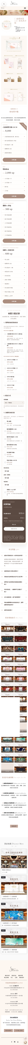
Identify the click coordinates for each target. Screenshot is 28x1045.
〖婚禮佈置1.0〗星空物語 (9, 923)
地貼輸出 (6, 481)
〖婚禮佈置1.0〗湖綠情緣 (9, 949)
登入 (12, 977)
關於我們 (7, 975)
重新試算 (14, 524)
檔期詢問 (14, 826)
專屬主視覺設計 (6, 870)
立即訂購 (14, 159)
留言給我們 (8, 1030)
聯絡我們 (21, 977)
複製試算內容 (14, 528)
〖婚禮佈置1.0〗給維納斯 (9, 896)
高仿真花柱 (6, 467)
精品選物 (6, 977)
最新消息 (14, 975)
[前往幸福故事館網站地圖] (25, 1038)
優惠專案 (20, 975)
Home (16, 26)
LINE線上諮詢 (19, 1030)
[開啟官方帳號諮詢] (25, 1042)
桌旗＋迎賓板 (7, 474)
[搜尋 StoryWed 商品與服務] (4, 4)
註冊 (16, 977)
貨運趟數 (6, 399)
